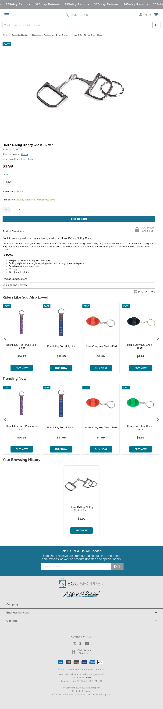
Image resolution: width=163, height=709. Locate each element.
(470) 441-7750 (146, 291)
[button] (9, 182)
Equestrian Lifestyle (20, 35)
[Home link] (6, 35)
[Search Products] (156, 25)
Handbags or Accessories (43, 35)
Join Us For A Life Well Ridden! (81, 551)
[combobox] (81, 25)
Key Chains (63, 35)
